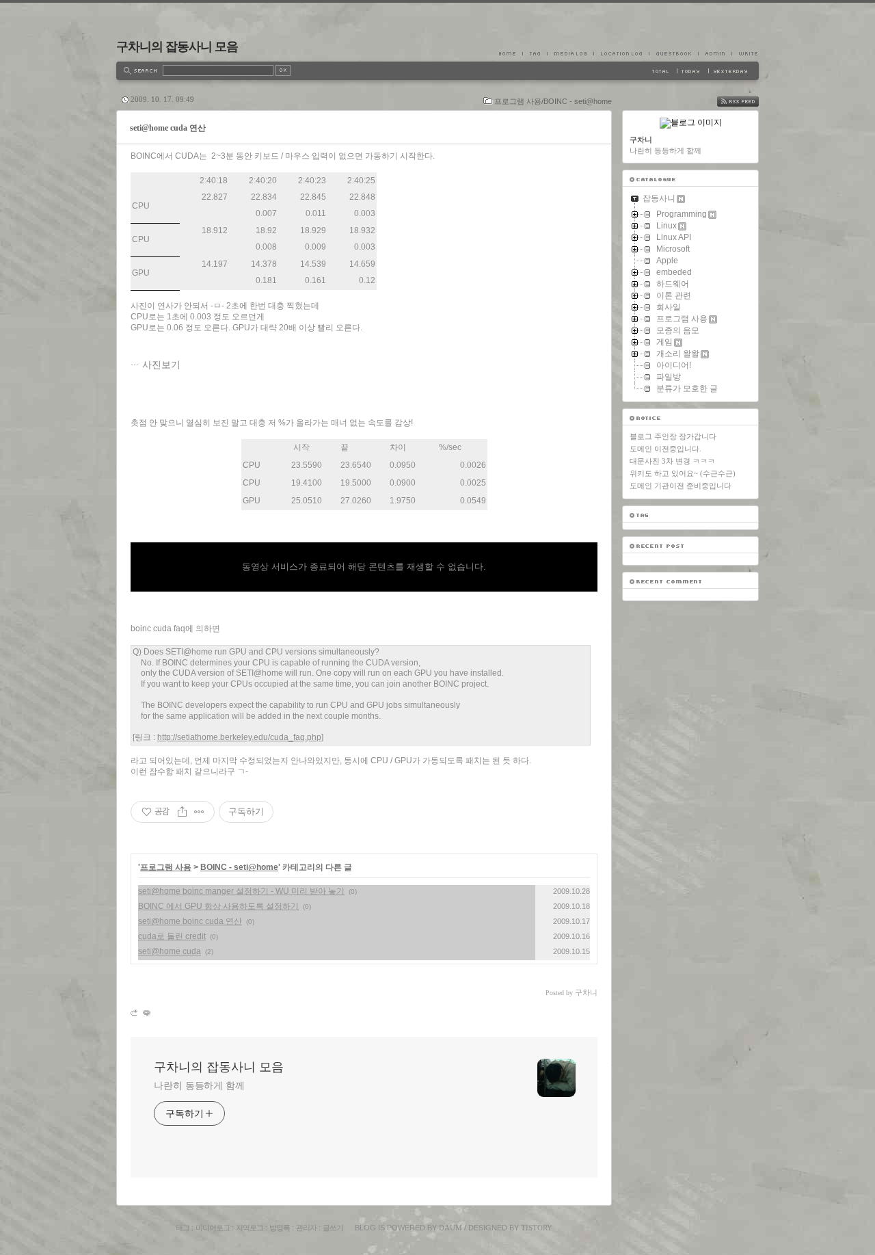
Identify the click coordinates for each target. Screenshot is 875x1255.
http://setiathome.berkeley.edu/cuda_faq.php (239, 737)
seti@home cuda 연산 (168, 128)
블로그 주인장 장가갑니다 (673, 436)
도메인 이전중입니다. (665, 449)
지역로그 (249, 1228)
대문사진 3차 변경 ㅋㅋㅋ (672, 461)
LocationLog (621, 53)
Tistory (536, 1228)
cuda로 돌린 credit (172, 936)
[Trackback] (135, 1012)
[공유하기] (182, 812)
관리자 (306, 1228)
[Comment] (145, 1012)
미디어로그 (213, 1228)
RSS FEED (748, 101)
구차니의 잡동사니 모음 (177, 46)
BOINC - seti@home (239, 867)
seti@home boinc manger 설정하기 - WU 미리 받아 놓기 (241, 891)
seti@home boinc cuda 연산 (190, 921)
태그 (182, 1228)
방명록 (279, 1228)
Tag (534, 53)
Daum (450, 1228)
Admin (714, 53)
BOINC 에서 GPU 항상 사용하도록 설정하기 (218, 906)
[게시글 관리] (199, 812)
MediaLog (570, 53)
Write (745, 53)
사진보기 (161, 364)
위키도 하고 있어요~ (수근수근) (683, 473)
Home (510, 53)
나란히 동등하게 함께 (199, 1085)
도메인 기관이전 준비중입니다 (680, 485)
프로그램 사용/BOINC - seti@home (553, 101)
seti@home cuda (169, 951)
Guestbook (673, 53)
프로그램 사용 (165, 867)
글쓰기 (333, 1228)
